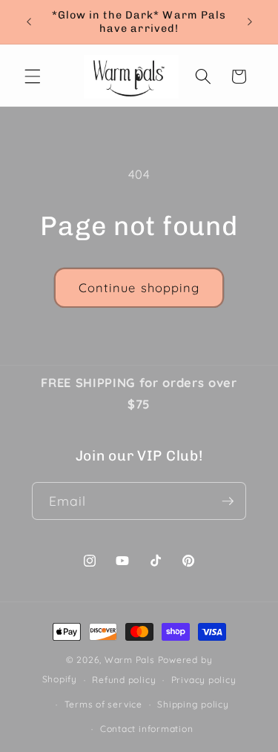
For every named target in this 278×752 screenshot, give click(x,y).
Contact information (146, 728)
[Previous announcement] (29, 21)
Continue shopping (139, 287)
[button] (32, 76)
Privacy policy (203, 679)
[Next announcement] (250, 21)
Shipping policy (193, 704)
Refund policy (124, 679)
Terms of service (103, 704)
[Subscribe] (227, 501)
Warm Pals (130, 659)
